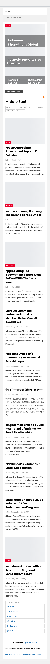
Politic (12, 621)
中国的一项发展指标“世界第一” (24, 390)
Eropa (31, 107)
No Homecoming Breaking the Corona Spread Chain (23, 213)
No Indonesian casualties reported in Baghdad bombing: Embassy (23, 570)
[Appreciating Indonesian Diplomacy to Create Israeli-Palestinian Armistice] (35, 76)
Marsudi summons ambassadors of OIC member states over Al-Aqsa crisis (21, 316)
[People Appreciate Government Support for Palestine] (25, 131)
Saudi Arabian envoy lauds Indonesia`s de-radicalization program (24, 503)
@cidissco (31, 642)
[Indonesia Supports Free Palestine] (25, 57)
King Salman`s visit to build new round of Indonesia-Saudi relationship (24, 428)
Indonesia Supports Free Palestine (24, 61)
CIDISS (7, 12)
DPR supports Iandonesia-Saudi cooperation (23, 466)
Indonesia (20, 111)
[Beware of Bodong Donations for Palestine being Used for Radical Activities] (15, 76)
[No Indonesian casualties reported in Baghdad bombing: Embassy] (25, 549)
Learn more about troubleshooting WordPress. (22, 655)
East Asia (23, 107)
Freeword (39, 107)
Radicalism (13, 616)
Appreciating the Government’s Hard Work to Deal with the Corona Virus (23, 276)
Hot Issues (10, 111)
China (15, 107)
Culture (9, 206)
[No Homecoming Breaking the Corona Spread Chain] (25, 194)
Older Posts (13, 602)
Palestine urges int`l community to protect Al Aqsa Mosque (22, 357)
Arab (8, 26)
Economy (13, 626)
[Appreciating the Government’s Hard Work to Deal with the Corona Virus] (25, 254)
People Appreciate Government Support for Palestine (22, 151)
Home (12, 606)
